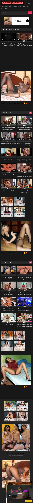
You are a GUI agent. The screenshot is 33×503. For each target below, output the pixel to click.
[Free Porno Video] (13, 3)
